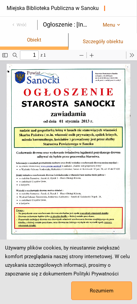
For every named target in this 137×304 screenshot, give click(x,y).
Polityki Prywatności (96, 274)
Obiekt (34, 40)
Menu (109, 25)
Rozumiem (101, 291)
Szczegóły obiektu (103, 42)
